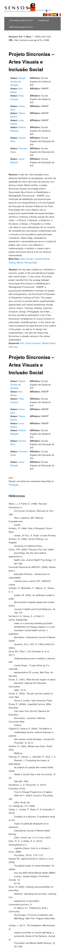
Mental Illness (49, 343)
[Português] (45, 14)
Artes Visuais (26, 258)
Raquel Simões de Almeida (17, 81)
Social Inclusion (33, 343)
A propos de (43, 20)
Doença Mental (16, 262)
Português (13, 484)
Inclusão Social (41, 258)
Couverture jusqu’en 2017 (21, 20)
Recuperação (30, 262)
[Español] (54, 14)
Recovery (13, 346)
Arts (22, 343)
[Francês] (58, 14)
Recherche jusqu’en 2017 (21, 26)
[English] (50, 14)
